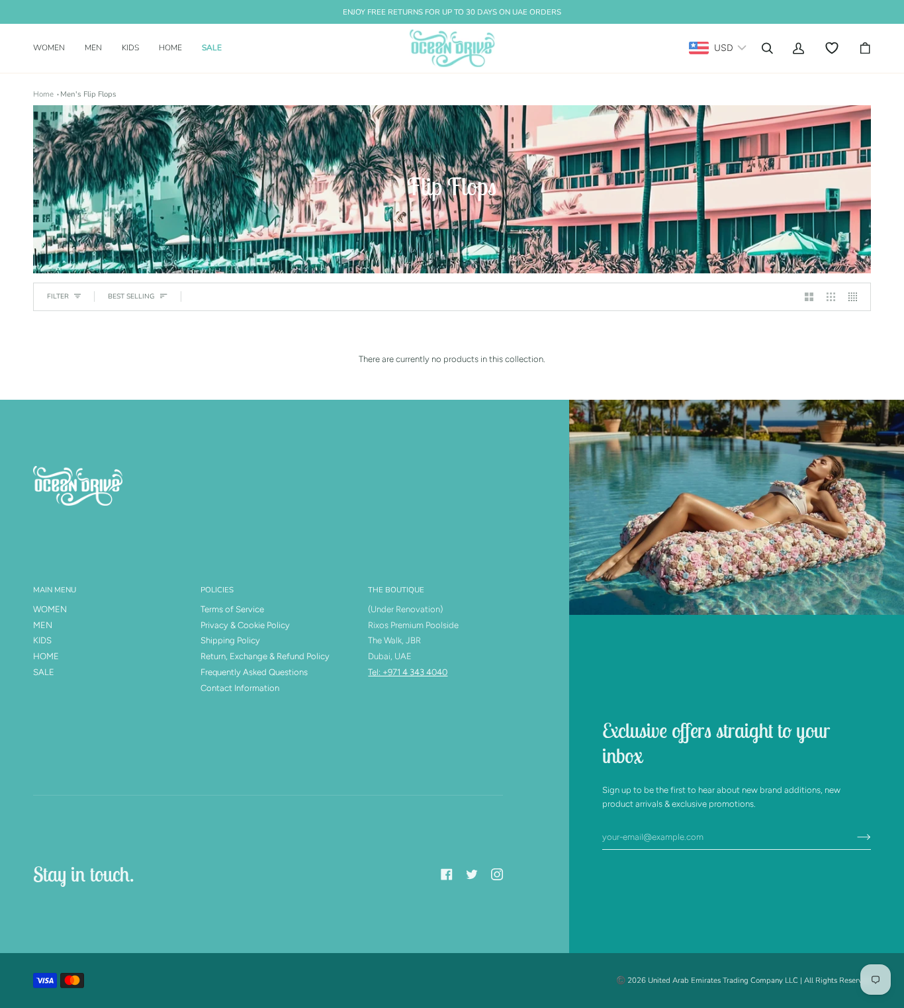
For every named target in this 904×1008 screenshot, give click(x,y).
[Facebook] (447, 874)
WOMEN (50, 609)
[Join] (853, 837)
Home (43, 94)
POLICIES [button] (217, 589)
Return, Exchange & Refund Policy (265, 656)
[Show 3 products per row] (831, 297)
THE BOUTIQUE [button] (396, 589)
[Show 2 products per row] (809, 297)
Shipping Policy (230, 640)
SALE (43, 672)
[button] (54, 48)
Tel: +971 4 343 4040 (407, 672)
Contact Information (240, 688)
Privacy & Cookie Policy (245, 625)
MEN (42, 625)
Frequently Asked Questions (254, 672)
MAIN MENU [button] (54, 589)
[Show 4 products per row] (856, 297)
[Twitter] (472, 874)
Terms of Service (232, 609)
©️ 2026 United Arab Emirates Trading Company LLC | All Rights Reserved (743, 980)
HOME (46, 656)
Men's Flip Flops (88, 94)
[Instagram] (497, 874)
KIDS (42, 640)
